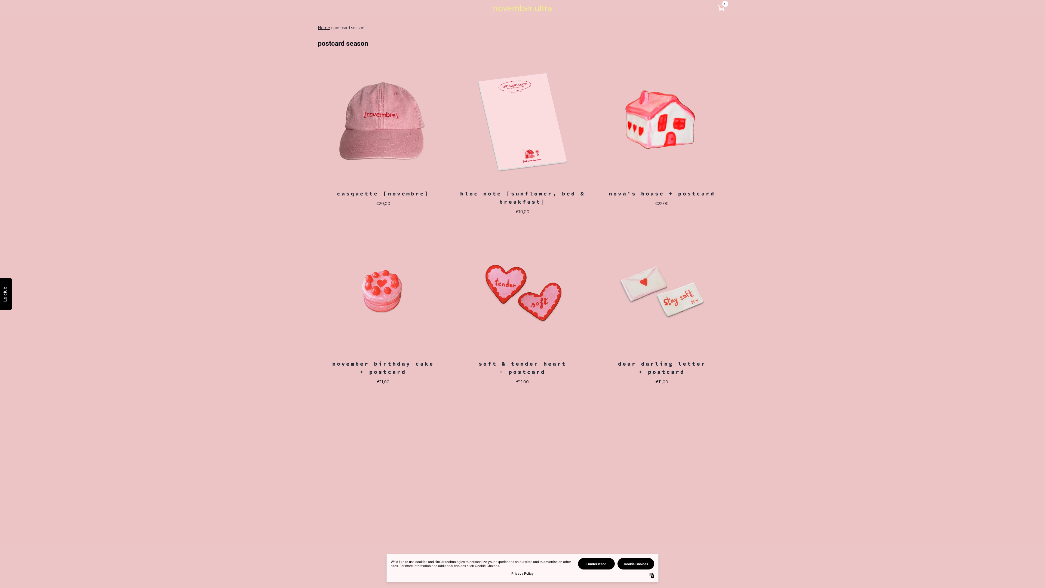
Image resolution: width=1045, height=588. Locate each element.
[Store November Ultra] (522, 8)
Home (324, 27)
